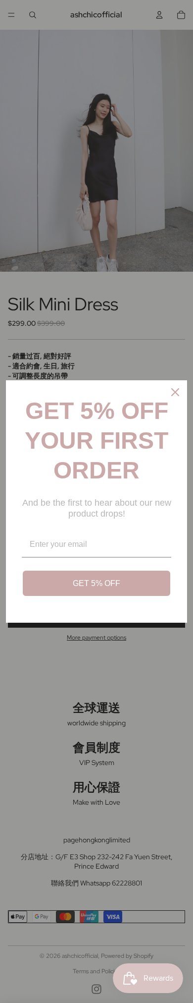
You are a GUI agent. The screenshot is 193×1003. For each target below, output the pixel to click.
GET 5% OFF (96, 583)
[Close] (175, 392)
